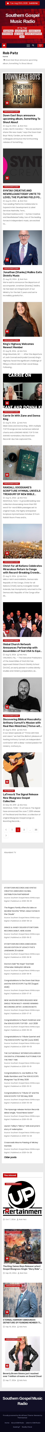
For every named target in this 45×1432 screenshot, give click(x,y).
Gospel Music (8, 31)
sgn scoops (19, 34)
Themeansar (22, 1418)
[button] (33, 45)
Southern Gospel (21, 31)
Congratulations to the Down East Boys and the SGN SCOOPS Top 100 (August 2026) (22, 983)
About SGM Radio (17, 1423)
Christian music (34, 31)
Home (5, 56)
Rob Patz (23, 126)
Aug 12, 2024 (11, 655)
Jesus (22, 37)
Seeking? (16, 1427)
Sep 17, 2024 (11, 1380)
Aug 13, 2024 (11, 576)
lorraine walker (7, 34)
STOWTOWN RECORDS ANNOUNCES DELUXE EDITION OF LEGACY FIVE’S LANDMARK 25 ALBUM (20, 947)
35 (36, 829)
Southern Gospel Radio (33, 34)
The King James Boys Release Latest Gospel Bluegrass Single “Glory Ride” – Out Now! (22, 1269)
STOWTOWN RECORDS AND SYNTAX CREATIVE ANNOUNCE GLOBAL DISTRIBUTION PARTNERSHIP (20, 891)
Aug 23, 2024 (11, 126)
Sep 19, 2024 (11, 1327)
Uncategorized (9, 791)
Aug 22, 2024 (11, 201)
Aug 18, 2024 (11, 351)
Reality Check (27, 1427)
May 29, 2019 (11, 805)
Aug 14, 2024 (11, 498)
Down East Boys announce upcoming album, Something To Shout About (21, 119)
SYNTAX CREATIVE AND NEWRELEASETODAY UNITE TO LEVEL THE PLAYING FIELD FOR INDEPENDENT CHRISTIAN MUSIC (22, 197)
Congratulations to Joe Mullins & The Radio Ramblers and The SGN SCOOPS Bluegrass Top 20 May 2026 (21, 1076)
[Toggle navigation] (28, 45)
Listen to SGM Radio (33, 1423)
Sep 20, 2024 (11, 1273)
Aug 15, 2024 (11, 423)
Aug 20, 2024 (11, 279)
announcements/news (11, 112)
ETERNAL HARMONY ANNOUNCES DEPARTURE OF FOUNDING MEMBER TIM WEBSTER (22, 1323)
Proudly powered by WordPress (15, 1415)
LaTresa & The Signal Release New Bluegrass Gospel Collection (20, 798)
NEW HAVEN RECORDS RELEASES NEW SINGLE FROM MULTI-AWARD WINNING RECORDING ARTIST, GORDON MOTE (21, 1003)
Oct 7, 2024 (11, 1219)
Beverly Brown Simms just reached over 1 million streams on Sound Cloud (22, 1375)
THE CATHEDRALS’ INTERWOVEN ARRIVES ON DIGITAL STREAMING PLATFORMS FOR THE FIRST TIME (22, 1056)
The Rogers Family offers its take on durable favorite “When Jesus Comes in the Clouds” (22, 911)
